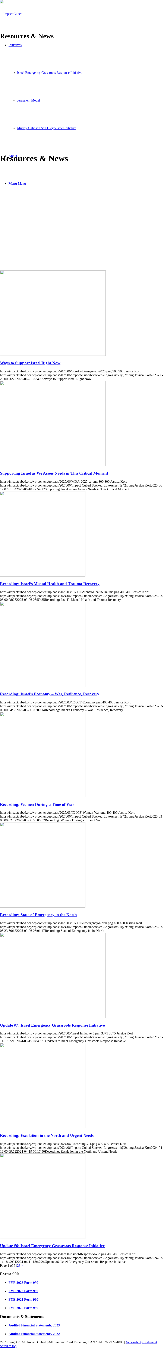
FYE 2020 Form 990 (23, 1308)
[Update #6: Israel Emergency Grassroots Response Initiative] (42, 1237)
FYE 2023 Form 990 (23, 1282)
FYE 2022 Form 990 (23, 1291)
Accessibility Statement (141, 1342)
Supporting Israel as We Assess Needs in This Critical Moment (54, 473)
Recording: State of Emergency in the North (38, 914)
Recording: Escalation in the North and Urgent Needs (47, 1135)
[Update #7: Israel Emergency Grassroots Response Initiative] (53, 1017)
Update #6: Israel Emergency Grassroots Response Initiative (52, 1245)
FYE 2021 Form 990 (23, 1299)
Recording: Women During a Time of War (37, 804)
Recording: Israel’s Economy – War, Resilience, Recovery (49, 694)
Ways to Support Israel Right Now (30, 363)
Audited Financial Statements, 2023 (34, 1325)
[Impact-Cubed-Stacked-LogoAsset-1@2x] (11, 14)
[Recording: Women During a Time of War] (42, 796)
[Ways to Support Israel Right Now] (53, 354)
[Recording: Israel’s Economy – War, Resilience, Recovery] (42, 686)
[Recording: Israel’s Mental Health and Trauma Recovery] (42, 575)
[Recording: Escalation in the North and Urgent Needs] (42, 1127)
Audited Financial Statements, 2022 (34, 1334)
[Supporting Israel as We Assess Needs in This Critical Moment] (53, 465)
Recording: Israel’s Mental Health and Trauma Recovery (50, 583)
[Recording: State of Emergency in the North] (42, 906)
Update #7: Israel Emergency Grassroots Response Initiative (52, 1025)
